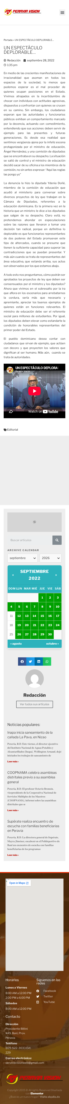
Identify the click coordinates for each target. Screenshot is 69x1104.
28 (34, 634)
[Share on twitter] (30, 661)
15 (42, 616)
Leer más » (13, 761)
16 (50, 616)
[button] (62, 12)
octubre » (52, 643)
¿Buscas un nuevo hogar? (34, 1096)
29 (42, 634)
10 (57, 606)
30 (50, 634)
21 (34, 625)
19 (19, 625)
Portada (8, 40)
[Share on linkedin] (39, 661)
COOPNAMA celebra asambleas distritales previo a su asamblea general (32, 777)
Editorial (12, 429)
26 (19, 634)
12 (19, 616)
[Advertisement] (34, 470)
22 (42, 625)
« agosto (16, 643)
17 (57, 616)
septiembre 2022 (34, 575)
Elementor (37, 1093)
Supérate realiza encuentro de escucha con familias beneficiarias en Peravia (33, 826)
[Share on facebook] (22, 661)
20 (27, 625)
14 (34, 616)
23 (50, 625)
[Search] (57, 540)
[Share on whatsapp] (47, 661)
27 (27, 634)
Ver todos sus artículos (34, 704)
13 (27, 616)
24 (58, 625)
